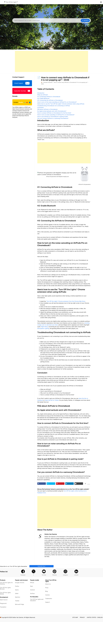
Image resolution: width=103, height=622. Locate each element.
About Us (48, 584)
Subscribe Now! (41, 566)
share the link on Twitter (52, 400)
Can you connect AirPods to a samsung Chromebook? (52, 118)
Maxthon (17, 597)
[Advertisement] (51, 61)
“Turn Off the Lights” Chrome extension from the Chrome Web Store (65, 301)
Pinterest (54, 575)
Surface (32, 593)
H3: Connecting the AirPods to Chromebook (50, 100)
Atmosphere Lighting (43, 328)
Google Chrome (19, 582)
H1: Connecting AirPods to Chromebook (48, 96)
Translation (3, 607)
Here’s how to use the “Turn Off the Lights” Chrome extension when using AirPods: (60, 104)
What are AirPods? (42, 95)
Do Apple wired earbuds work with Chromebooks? (51, 111)
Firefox (17, 586)
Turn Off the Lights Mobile (5, 593)
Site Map (75, 617)
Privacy (82, 617)
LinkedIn (76, 575)
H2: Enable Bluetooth (43, 98)
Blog (46, 591)
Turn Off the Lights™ (11, 2)
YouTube (44, 575)
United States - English (95, 617)
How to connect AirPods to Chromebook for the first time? (54, 113)
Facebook (23, 575)
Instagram (65, 575)
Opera (17, 590)
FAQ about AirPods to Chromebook (47, 109)
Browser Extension (48, 82)
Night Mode (44, 326)
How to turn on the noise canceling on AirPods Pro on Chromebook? (57, 102)
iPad (31, 586)
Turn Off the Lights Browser (5, 588)
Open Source (3, 599)
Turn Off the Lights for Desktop (6, 583)
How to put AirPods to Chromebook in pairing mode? (52, 116)
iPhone (32, 582)
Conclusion (40, 107)
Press (46, 587)
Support (47, 602)
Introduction (40, 93)
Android (32, 590)
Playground (3, 603)
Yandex (17, 600)
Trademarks (48, 598)
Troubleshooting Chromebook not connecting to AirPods (53, 105)
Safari (16, 593)
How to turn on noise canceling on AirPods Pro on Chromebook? (55, 114)
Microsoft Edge (19, 604)
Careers (47, 595)
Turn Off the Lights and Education (36, 600)
